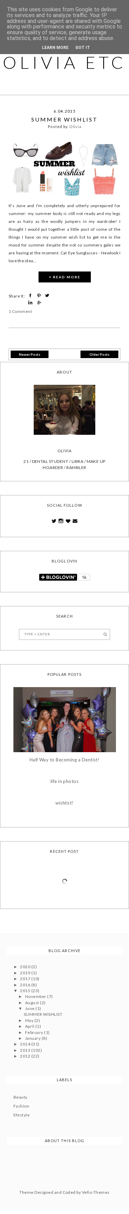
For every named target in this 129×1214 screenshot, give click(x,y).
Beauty (20, 1097)
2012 (25, 1056)
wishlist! (64, 803)
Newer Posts (29, 354)
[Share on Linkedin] (31, 303)
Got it (82, 47)
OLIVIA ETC (65, 62)
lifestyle (21, 1114)
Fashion (21, 1106)
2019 (25, 972)
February (34, 1032)
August (32, 1002)
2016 (25, 984)
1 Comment (20, 311)
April (30, 1026)
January (33, 1038)
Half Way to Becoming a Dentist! (65, 759)
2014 (25, 1044)
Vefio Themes (96, 1192)
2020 (25, 966)
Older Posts (99, 354)
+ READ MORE (64, 277)
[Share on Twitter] (48, 295)
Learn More (55, 47)
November (36, 996)
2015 (25, 990)
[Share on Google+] (40, 303)
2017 (25, 978)
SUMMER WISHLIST (64, 119)
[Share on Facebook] (31, 295)
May (29, 1020)
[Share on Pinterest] (40, 295)
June (30, 1008)
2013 (25, 1050)
